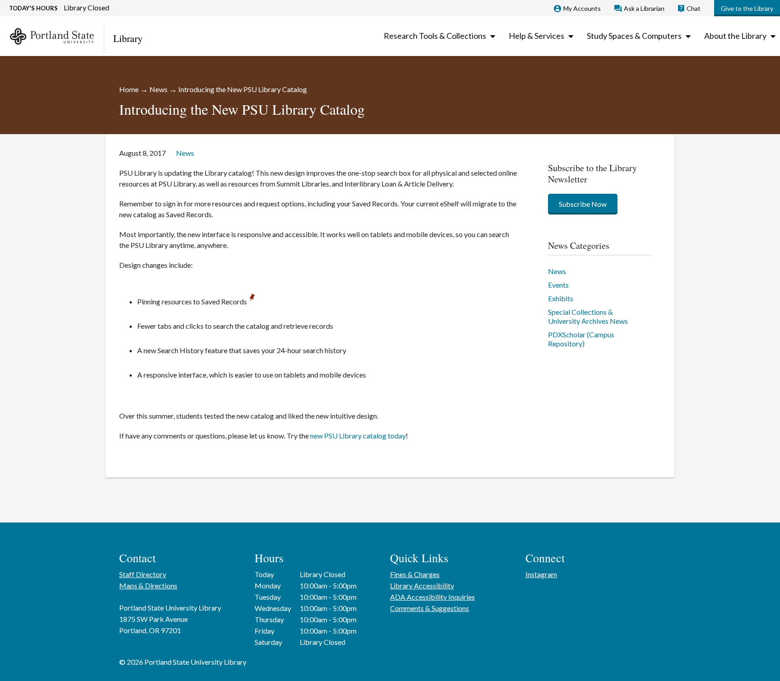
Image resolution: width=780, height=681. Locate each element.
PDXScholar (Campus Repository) (581, 339)
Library (128, 38)
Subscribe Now (583, 204)
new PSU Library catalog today (358, 435)
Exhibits (560, 298)
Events (558, 284)
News (158, 89)
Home (129, 89)
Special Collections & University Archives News (588, 316)
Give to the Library (747, 8)
